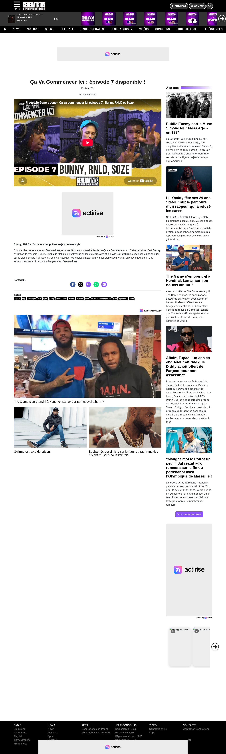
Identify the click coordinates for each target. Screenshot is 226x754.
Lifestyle (67, 29)
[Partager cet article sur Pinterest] (87, 286)
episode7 (123, 299)
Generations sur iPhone (94, 728)
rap (23, 299)
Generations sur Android (95, 732)
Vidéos (144, 29)
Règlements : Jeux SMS (129, 736)
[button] (180, 646)
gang (51, 299)
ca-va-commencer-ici (101, 299)
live (39, 299)
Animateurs (20, 732)
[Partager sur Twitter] (79, 286)
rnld (87, 299)
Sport (49, 29)
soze (132, 299)
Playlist (18, 736)
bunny (71, 299)
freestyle (32, 299)
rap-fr (17, 299)
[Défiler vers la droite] (215, 646)
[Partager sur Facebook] (71, 286)
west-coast (61, 299)
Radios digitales (92, 29)
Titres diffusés (187, 29)
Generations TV (122, 29)
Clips (152, 732)
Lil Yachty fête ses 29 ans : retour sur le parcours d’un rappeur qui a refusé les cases (188, 204)
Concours (162, 29)
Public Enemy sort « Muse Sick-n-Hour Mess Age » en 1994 (189, 128)
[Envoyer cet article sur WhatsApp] (95, 286)
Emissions (19, 728)
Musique (32, 29)
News (16, 29)
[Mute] (56, 19)
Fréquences (214, 29)
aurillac (80, 299)
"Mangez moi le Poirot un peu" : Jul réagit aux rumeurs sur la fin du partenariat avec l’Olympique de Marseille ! (189, 467)
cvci (115, 299)
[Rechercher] (209, 6)
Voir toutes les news (189, 514)
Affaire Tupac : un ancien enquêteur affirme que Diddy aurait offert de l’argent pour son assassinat (188, 366)
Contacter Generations (196, 728)
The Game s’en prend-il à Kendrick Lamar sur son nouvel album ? (188, 280)
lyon (45, 299)
